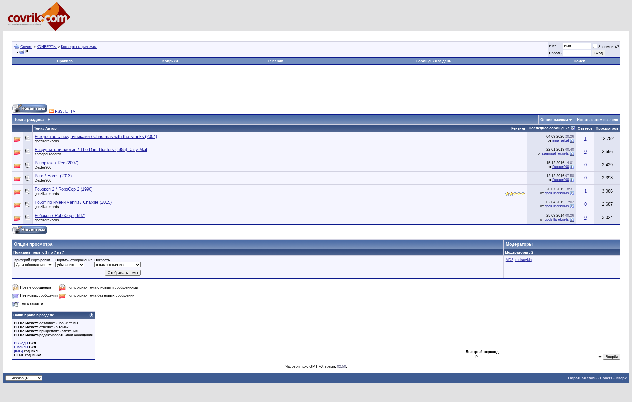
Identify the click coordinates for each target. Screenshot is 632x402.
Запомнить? (608, 47)
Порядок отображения (73, 260)
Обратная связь (582, 378)
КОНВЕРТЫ (47, 47)
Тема (38, 128)
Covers (26, 47)
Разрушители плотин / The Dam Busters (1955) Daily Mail (91, 149)
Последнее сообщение (549, 128)
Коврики (170, 61)
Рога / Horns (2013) (53, 176)
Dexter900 (43, 167)
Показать (102, 260)
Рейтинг (518, 128)
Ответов (585, 128)
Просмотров (607, 128)
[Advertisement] (131, 33)
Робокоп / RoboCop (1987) (60, 215)
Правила (65, 61)
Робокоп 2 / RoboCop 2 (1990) (63, 189)
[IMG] (18, 351)
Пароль (555, 53)
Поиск (579, 61)
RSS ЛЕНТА (64, 111)
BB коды (21, 343)
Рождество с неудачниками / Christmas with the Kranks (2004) (96, 136)
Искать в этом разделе (597, 119)
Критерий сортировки (32, 260)
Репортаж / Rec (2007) (56, 162)
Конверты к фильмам (79, 47)
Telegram (275, 61)
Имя (552, 46)
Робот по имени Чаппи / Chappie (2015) (73, 202)
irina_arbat (560, 140)
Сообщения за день (433, 61)
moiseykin (523, 260)
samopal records (48, 154)
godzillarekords (47, 141)
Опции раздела (554, 119)
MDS (510, 260)
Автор (51, 128)
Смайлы (21, 347)
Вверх (621, 378)
